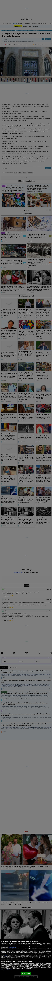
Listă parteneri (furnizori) (6, 969)
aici (5, 955)
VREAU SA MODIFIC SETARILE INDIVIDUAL (26, 977)
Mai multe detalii (12, 947)
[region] (26, 960)
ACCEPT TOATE (26, 973)
